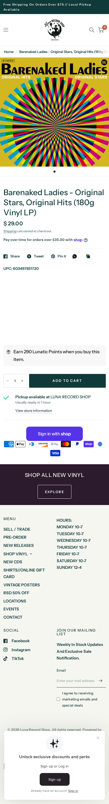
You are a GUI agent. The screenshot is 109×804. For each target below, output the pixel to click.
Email (61, 670)
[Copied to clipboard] (89, 256)
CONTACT (12, 617)
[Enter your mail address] (100, 680)
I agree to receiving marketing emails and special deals (80, 699)
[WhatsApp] (75, 256)
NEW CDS (12, 561)
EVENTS (11, 608)
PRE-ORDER (14, 537)
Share (15, 256)
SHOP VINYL (15, 553)
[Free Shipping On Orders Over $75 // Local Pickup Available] (54, 7)
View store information (33, 410)
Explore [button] (54, 492)
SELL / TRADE (16, 529)
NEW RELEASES (18, 545)
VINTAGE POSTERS (21, 584)
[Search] (91, 30)
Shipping (9, 231)
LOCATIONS (14, 601)
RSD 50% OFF (16, 592)
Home (8, 52)
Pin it (62, 256)
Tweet (39, 256)
